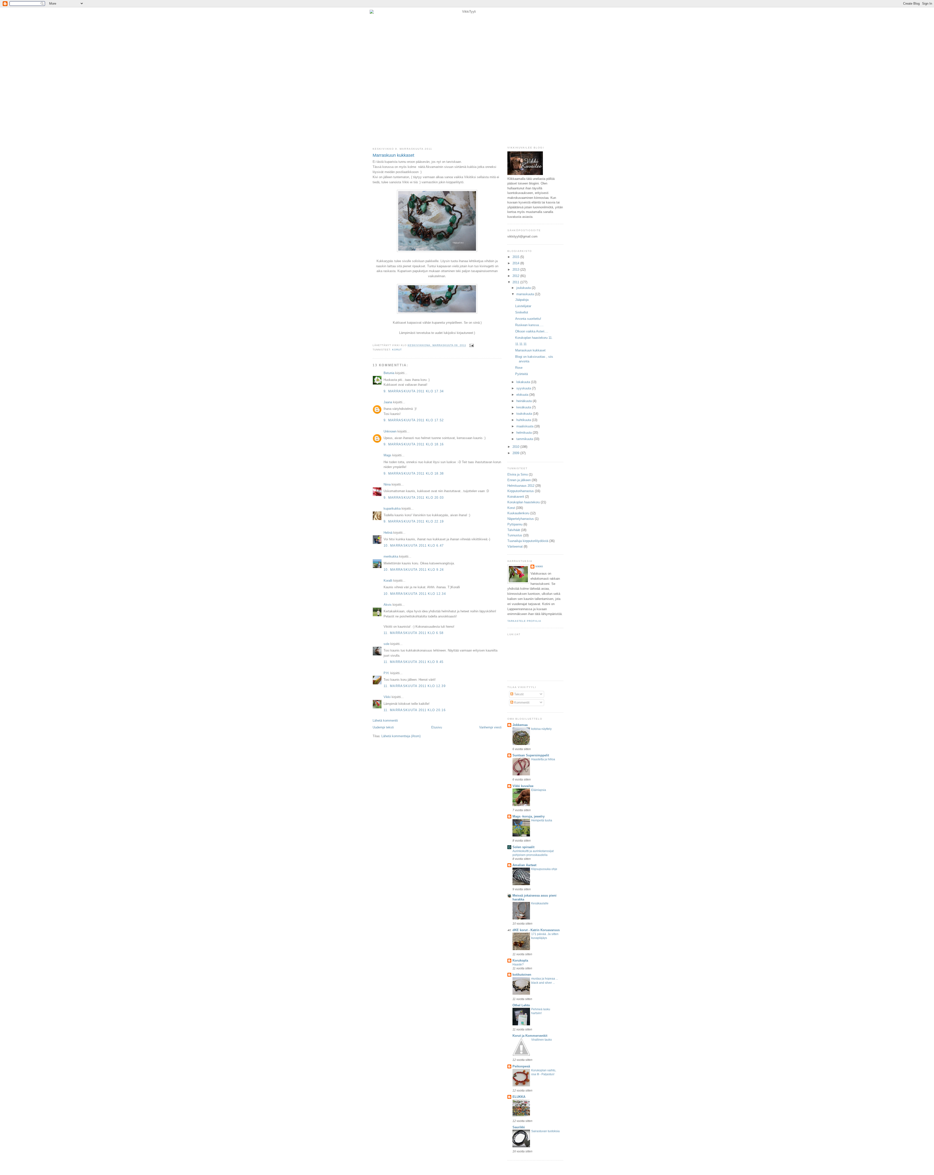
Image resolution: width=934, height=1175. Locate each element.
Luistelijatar (523, 306)
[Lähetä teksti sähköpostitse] (471, 345)
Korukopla (520, 960)
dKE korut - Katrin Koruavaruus (536, 930)
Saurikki (518, 1127)
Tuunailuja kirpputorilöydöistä (527, 541)
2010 (516, 447)
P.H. (386, 673)
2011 (516, 282)
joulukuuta (524, 288)
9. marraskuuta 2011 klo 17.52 (414, 420)
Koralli (388, 580)
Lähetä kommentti (385, 720)
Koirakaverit (515, 496)
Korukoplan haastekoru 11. (534, 338)
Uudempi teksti (383, 727)
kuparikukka (392, 508)
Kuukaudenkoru (518, 513)
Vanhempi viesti (490, 727)
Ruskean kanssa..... (529, 325)
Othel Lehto (521, 1005)
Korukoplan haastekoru (523, 502)
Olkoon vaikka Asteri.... (531, 331)
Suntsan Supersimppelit (530, 755)
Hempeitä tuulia (541, 820)
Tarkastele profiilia (524, 621)
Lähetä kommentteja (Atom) (401, 736)
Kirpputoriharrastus (520, 491)
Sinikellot (521, 312)
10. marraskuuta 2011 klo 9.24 (414, 569)
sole (386, 644)
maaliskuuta (525, 426)
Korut (397, 349)
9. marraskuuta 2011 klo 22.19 (414, 521)
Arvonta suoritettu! (528, 319)
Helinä (388, 532)
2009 (516, 453)
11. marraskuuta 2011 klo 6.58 (414, 633)
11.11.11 (521, 344)
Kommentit (521, 702)
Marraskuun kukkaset (393, 155)
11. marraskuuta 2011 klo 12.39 (415, 686)
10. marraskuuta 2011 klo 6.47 (414, 545)
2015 (516, 257)
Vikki (387, 697)
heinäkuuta (524, 401)
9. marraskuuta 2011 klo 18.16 (414, 444)
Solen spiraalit (523, 847)
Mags (387, 455)
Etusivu (436, 727)
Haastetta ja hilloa (543, 759)
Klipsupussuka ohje (544, 869)
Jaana (388, 402)
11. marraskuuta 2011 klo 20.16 (415, 710)
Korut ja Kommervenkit (529, 1035)
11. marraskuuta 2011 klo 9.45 (414, 662)
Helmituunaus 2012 (520, 485)
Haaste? (518, 964)
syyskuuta (524, 388)
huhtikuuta (524, 420)
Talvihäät (513, 530)
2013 (516, 269)
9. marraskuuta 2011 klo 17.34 (414, 391)
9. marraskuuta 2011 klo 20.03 (414, 497)
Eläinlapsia (538, 790)
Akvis (388, 604)
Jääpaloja (522, 300)
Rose (518, 367)
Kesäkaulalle (539, 903)
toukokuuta (524, 413)
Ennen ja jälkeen (519, 480)
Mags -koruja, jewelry (528, 816)
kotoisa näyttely (541, 729)
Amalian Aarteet (524, 865)
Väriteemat (515, 546)
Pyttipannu (514, 524)
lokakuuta (523, 382)
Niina (387, 484)
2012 (516, 276)
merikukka (391, 556)
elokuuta (522, 394)
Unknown (390, 431)
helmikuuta (524, 432)
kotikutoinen (521, 974)
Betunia (389, 373)
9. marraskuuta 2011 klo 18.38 (414, 473)
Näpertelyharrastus (520, 519)
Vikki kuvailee (522, 786)
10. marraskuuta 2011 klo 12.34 (415, 594)
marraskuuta (525, 294)
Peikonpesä (521, 1066)
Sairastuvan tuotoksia (545, 1131)
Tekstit (518, 694)
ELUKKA (518, 1097)
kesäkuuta (524, 407)
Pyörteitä (521, 374)
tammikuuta (525, 439)
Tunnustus (514, 535)
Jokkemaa (520, 725)
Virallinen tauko (541, 1039)
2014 (516, 263)
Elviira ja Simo (517, 474)
